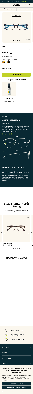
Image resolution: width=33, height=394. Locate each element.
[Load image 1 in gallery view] (13, 40)
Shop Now (23, 1)
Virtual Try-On (17, 15)
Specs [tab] (14, 167)
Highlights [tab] (6, 167)
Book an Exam (24, 9)
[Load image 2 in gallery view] (15, 40)
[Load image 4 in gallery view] (19, 40)
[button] (3, 5)
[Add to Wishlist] (29, 49)
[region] (16, 1)
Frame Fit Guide (7, 134)
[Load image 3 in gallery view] (17, 40)
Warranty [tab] (21, 167)
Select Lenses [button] (16, 74)
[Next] (30, 1)
